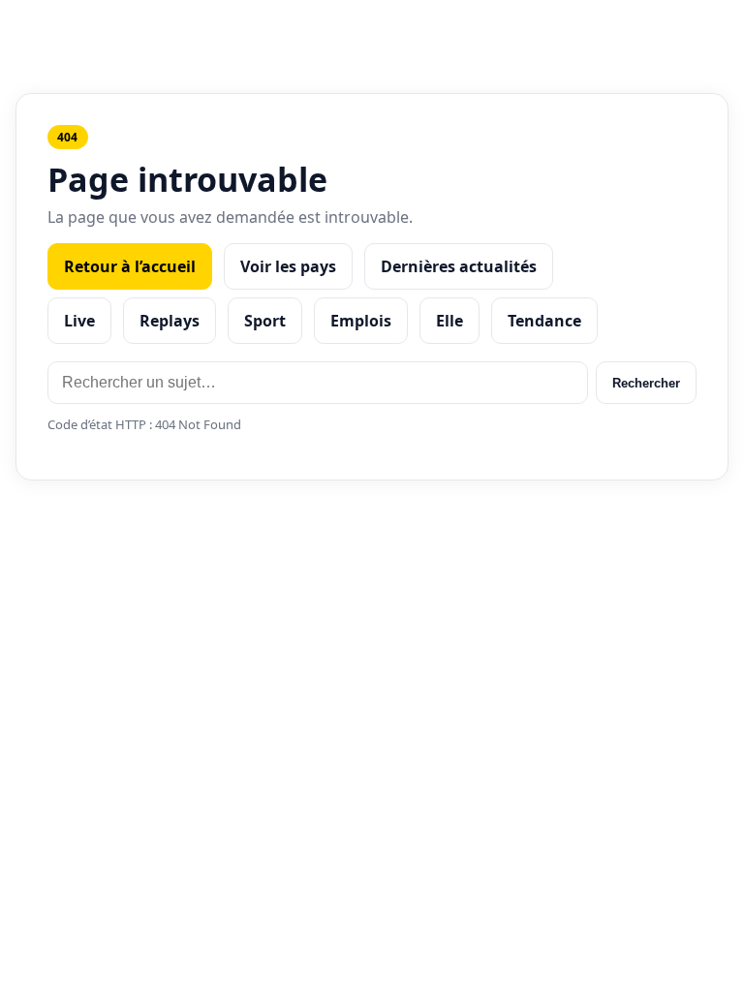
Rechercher (646, 383)
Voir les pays (288, 266)
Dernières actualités (459, 266)
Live (79, 320)
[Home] (372, 28)
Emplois (360, 320)
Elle (449, 320)
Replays (170, 320)
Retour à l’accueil (130, 266)
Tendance (544, 320)
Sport (265, 320)
